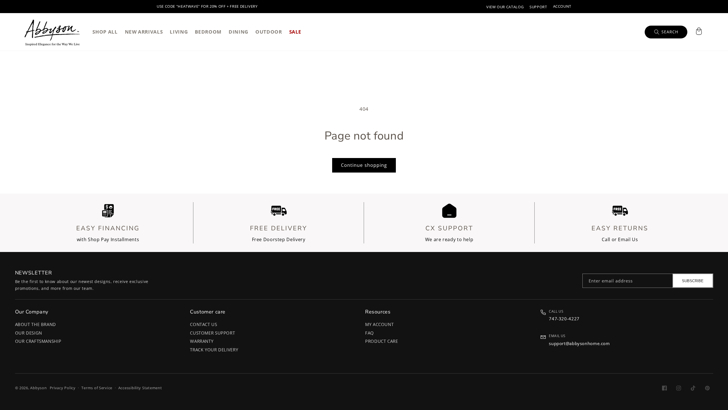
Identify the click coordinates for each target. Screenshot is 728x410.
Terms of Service (96, 388)
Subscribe (693, 281)
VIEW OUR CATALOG (505, 7)
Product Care (381, 341)
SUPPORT (538, 7)
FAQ (369, 333)
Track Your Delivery (214, 349)
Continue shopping (364, 165)
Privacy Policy (63, 388)
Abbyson (38, 388)
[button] (698, 31)
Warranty (201, 341)
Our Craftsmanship (38, 341)
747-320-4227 (564, 318)
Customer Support (212, 333)
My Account (379, 324)
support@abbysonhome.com (579, 343)
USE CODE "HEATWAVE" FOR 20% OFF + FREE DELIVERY (207, 6)
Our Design (28, 333)
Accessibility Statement (140, 388)
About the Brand (35, 324)
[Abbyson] (52, 31)
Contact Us (203, 324)
